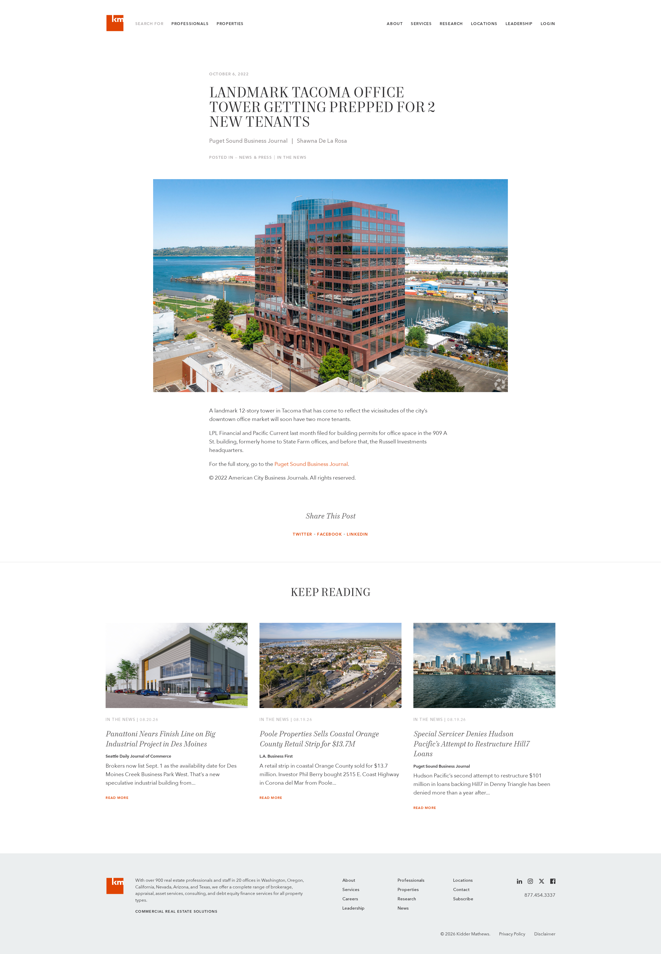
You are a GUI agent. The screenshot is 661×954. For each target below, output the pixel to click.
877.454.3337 (539, 895)
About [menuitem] (348, 880)
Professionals (190, 23)
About (395, 23)
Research (451, 23)
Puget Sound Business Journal (311, 464)
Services (421, 23)
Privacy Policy (512, 933)
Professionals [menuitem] (411, 880)
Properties (230, 23)
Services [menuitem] (350, 890)
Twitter (302, 534)
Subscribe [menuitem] (463, 899)
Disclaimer (544, 933)
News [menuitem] (403, 908)
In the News (292, 157)
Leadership (519, 23)
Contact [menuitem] (461, 890)
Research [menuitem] (407, 899)
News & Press (255, 157)
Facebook (329, 534)
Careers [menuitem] (350, 899)
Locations (484, 23)
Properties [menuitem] (408, 890)
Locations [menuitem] (463, 880)
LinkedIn (357, 534)
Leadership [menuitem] (353, 908)
